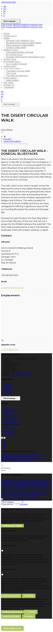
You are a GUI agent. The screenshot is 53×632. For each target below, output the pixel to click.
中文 (34, 497)
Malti (32, 484)
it (4, 16)
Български (41, 484)
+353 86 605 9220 (8, 2)
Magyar (26, 487)
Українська (10, 492)
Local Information (12, 141)
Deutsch (7, 383)
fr (4, 13)
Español (7, 388)
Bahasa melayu (22, 484)
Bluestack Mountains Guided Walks (23, 43)
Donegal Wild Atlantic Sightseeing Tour (25, 57)
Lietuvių (39, 482)
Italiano (7, 393)
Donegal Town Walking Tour (20, 40)
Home (6, 33)
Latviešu (48, 482)
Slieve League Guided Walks (20, 45)
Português (35, 492)
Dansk (45, 480)
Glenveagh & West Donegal (19, 52)
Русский (15, 494)
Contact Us (8, 85)
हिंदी (21, 487)
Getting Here (10, 66)
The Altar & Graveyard (17, 75)
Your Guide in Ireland (16, 64)
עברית (13, 489)
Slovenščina (14, 497)
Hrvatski (35, 487)
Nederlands (37, 489)
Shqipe (4, 497)
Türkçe (47, 489)
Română (25, 494)
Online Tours (9, 59)
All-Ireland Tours (14, 54)
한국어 (26, 492)
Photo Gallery (10, 78)
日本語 (20, 492)
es (4, 11)
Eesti (11, 482)
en (4, 9)
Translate (23, 504)
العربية (17, 482)
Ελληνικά (5, 482)
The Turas (11, 73)
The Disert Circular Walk (18, 71)
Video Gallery (12, 80)
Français (7, 391)
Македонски (7, 484)
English (7, 386)
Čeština (15, 487)
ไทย (2, 492)
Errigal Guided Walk (16, 47)
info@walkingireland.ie (12, 288)
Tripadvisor (8, 87)
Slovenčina (26, 497)
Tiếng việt (6, 494)
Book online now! (12, 628)
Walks (6, 38)
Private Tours (10, 36)
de (4, 6)
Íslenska (20, 489)
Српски (42, 494)
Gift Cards (8, 82)
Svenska (33, 494)
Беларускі (6, 487)
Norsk (28, 489)
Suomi (24, 482)
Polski (44, 492)
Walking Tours (10, 50)
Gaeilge (31, 482)
